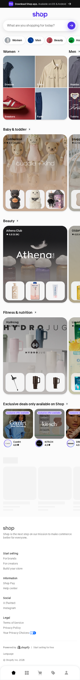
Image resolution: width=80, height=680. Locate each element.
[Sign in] (66, 672)
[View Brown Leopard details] (35, 382)
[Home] (13, 672)
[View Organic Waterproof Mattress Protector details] (35, 620)
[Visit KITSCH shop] (49, 424)
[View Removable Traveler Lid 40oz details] (14, 382)
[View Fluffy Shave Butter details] (55, 290)
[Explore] (26, 672)
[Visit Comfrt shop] (18, 424)
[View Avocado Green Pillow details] (14, 620)
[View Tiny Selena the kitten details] (55, 199)
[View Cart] (40, 672)
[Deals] (53, 672)
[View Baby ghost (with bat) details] (35, 199)
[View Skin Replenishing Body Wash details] (14, 290)
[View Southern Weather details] (35, 529)
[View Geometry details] (55, 529)
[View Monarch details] (14, 529)
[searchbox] (40, 25)
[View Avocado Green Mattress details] (55, 620)
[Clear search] (71, 25)
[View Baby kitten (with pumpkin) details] (14, 199)
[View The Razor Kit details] (35, 290)
